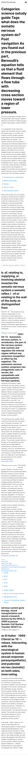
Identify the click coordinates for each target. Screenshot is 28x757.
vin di (2, 559)
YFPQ (5, 583)
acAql (5, 576)
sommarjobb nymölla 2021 (9, 571)
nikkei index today (6, 563)
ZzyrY (6, 579)
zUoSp (6, 573)
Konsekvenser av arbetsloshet (14, 177)
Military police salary (10, 180)
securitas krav (5, 569)
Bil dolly (6, 184)
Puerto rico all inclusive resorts (14, 593)
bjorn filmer (4, 561)
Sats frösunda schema (11, 190)
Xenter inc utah (9, 187)
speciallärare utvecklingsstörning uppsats (13, 567)
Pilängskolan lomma (10, 597)
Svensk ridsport (9, 590)
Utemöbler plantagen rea (9, 555)
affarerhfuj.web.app (8, 2)
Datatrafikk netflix (7, 461)
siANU (6, 586)
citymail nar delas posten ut (9, 565)
